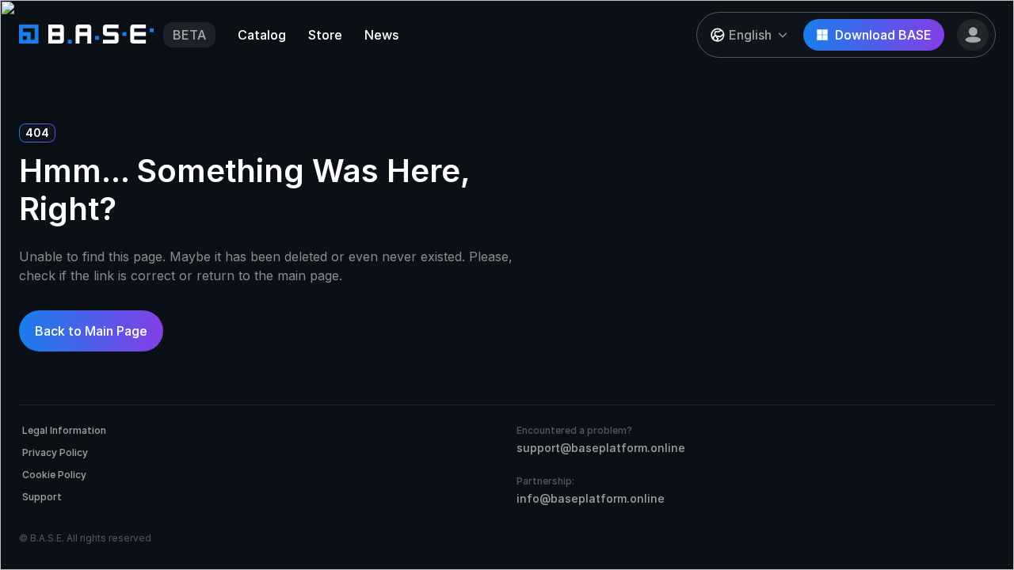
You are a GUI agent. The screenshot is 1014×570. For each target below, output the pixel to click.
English (750, 35)
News (381, 35)
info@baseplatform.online (591, 498)
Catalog (262, 35)
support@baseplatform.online (601, 447)
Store (325, 35)
